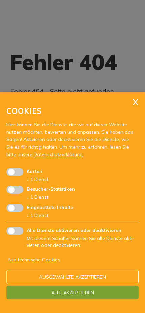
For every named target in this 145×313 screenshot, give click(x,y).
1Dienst (37, 179)
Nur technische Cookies (34, 260)
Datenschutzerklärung (58, 154)
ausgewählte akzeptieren (72, 277)
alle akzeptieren (72, 292)
